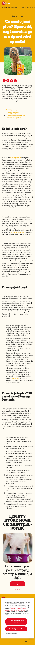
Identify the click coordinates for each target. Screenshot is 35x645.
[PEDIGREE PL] (8, 4)
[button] (15, 589)
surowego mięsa (15, 158)
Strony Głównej (6, 7)
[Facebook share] (4, 80)
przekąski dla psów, (18, 232)
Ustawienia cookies (11, 634)
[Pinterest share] (11, 80)
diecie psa (15, 378)
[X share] (7, 80)
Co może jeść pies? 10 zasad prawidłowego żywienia (15, 117)
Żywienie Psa (25, 7)
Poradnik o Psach (15, 7)
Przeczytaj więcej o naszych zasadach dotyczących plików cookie (15, 609)
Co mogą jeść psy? (12, 113)
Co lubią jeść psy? (12, 110)
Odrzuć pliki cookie (16, 629)
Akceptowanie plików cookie (16, 621)
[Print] (15, 80)
